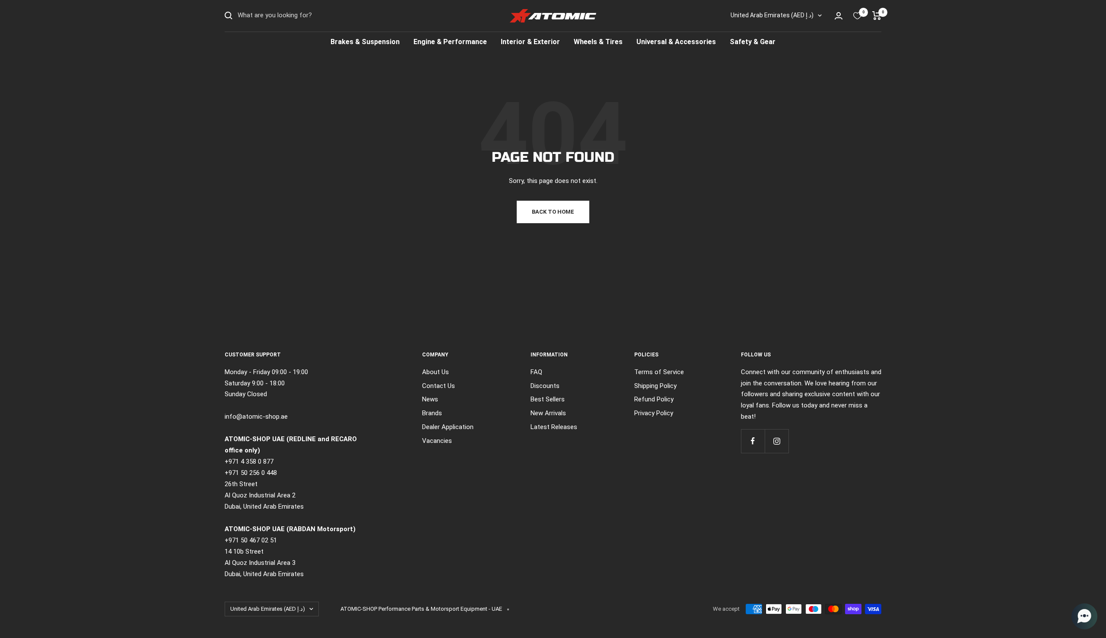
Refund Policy (654, 399)
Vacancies (437, 441)
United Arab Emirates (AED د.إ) (772, 15)
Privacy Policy (653, 413)
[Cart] (876, 15)
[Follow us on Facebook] (753, 441)
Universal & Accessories (676, 42)
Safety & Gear (752, 42)
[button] (1084, 616)
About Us (435, 372)
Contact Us (438, 386)
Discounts (545, 386)
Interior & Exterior (530, 42)
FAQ (536, 372)
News (430, 399)
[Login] (838, 15)
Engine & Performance (450, 42)
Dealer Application (448, 427)
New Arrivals (548, 413)
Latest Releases (554, 427)
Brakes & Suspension (365, 42)
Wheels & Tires (598, 42)
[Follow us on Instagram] (776, 441)
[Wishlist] (857, 15)
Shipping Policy (655, 386)
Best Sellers (548, 399)
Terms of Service (659, 372)
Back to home (553, 211)
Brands (432, 413)
